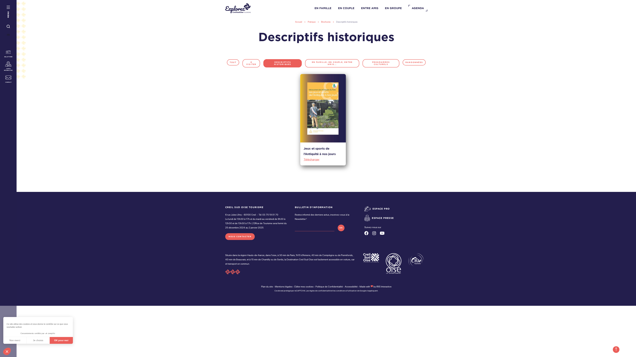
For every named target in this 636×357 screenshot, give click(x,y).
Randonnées (414, 62)
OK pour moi (61, 340)
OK (341, 228)
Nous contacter (240, 237)
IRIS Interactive (384, 286)
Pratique (312, 22)
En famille (323, 8)
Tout (233, 62)
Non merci (14, 340)
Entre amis (369, 8)
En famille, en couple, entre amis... (332, 63)
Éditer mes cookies (304, 286)
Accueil (298, 22)
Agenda (418, 8)
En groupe (393, 8)
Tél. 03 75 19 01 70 (268, 214)
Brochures (326, 22)
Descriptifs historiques (282, 63)
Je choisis (38, 340)
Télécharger (311, 159)
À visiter (251, 63)
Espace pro (381, 208)
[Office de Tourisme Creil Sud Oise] (238, 8)
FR (8, 35)
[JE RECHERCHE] (8, 26)
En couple (346, 8)
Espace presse (383, 218)
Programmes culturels (381, 63)
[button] (7, 351)
